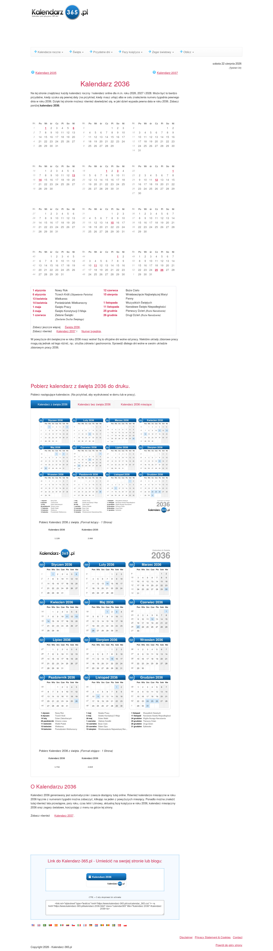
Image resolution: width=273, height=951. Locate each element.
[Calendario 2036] (56, 925)
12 (156, 179)
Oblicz (187, 52)
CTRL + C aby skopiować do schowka (105, 897)
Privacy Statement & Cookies (213, 937)
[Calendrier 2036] (84, 925)
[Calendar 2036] (38, 925)
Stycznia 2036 (55, 118)
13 (73, 175)
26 (161, 270)
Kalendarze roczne (49, 52)
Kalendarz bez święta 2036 (94, 404)
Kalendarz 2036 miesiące (136, 404)
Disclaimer (186, 937)
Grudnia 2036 (155, 246)
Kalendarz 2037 (167, 73)
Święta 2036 (72, 327)
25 (156, 270)
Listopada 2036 (105, 246)
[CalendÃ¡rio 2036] (44, 925)
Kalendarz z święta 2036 (52, 404)
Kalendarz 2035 (45, 73)
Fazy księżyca (131, 52)
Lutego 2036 (105, 118)
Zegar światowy (162, 52)
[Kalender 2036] (90, 925)
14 (40, 179)
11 (95, 265)
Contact (237, 937)
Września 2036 (155, 203)
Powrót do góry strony (229, 945)
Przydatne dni (102, 52)
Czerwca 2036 (155, 160)
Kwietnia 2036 (55, 160)
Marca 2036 (155, 118)
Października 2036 (55, 246)
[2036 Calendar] (33, 925)
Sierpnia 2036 (105, 203)
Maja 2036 (105, 160)
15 (112, 222)
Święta (77, 52)
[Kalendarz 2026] (60, 12)
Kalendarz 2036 (101, 876)
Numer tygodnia (91, 331)
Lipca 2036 (55, 203)
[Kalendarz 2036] (125, 925)
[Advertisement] (121, 34)
